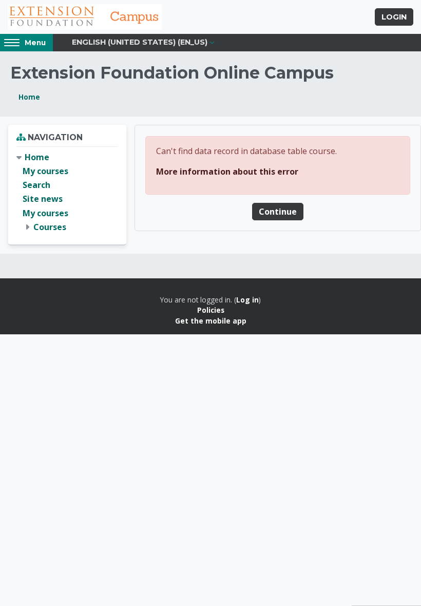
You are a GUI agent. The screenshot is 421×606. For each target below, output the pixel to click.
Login (394, 17)
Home (29, 97)
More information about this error (227, 171)
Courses (49, 227)
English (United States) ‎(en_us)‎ (139, 42)
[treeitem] (67, 192)
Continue (278, 211)
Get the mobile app (210, 321)
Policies (210, 310)
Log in (247, 300)
